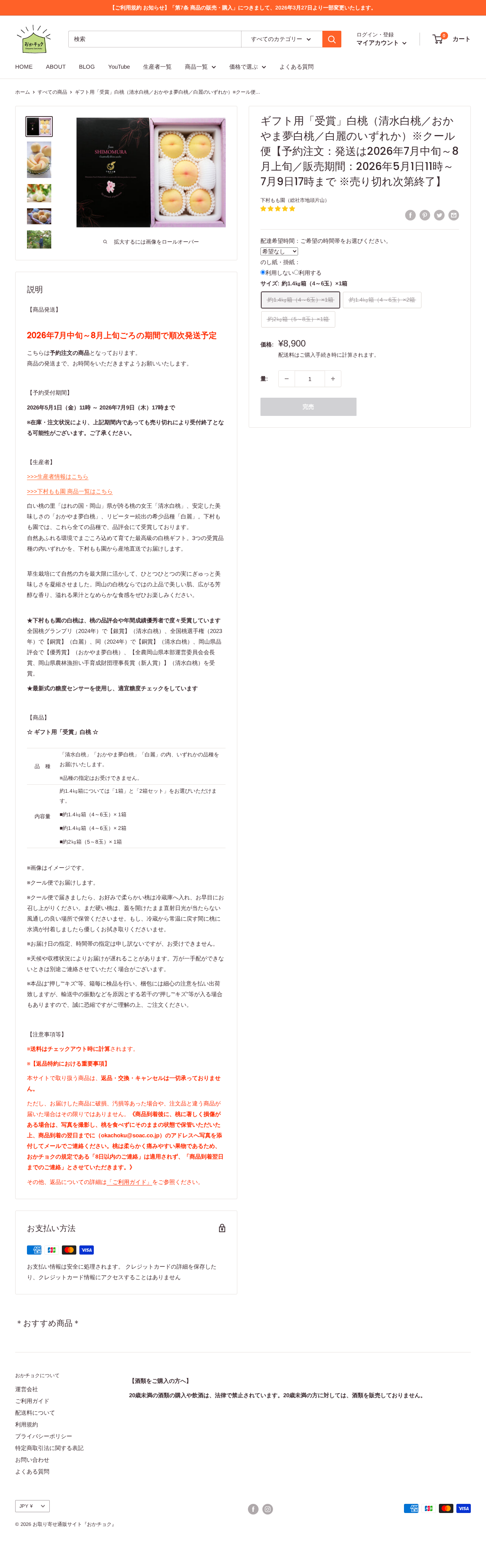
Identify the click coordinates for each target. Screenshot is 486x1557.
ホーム (22, 92)
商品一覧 (196, 66)
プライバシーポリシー (43, 1436)
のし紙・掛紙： (280, 261)
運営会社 (26, 1389)
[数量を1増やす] (333, 379)
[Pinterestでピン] (425, 214)
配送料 (286, 355)
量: (264, 378)
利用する (310, 272)
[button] (277, 208)
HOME (24, 66)
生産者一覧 (157, 66)
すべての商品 (52, 92)
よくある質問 (296, 66)
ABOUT (56, 66)
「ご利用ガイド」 (129, 1182)
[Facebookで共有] (410, 214)
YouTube (119, 66)
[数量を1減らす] (287, 379)
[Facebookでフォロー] (253, 1509)
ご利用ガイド (32, 1401)
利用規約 (26, 1424)
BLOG (87, 66)
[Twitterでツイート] (439, 214)
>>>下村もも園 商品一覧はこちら (70, 491)
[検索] (331, 39)
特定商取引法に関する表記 (49, 1448)
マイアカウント (379, 42)
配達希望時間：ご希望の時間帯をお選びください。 (325, 240)
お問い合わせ (32, 1459)
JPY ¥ (26, 1506)
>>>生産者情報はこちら (57, 476)
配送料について (35, 1412)
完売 (308, 406)
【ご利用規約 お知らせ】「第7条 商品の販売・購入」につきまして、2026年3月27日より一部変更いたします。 (243, 8)
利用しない (279, 272)
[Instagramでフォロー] (267, 1509)
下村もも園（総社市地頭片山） (295, 200)
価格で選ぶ (243, 66)
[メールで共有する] (453, 214)
